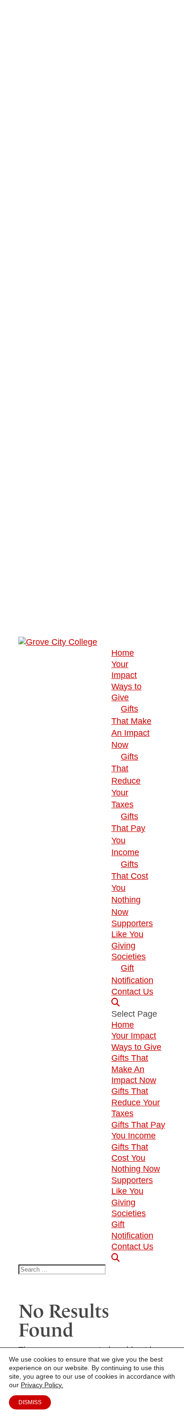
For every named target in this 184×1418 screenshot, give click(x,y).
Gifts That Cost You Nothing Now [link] (135, 1158)
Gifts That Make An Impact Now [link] (131, 727)
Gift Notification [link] (132, 973)
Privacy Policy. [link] (42, 1385)
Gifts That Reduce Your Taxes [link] (126, 780)
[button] (138, 1136)
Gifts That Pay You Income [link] (128, 834)
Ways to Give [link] (136, 1047)
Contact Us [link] (132, 991)
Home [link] (122, 653)
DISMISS (30, 1402)
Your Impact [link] (133, 1035)
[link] (57, 642)
